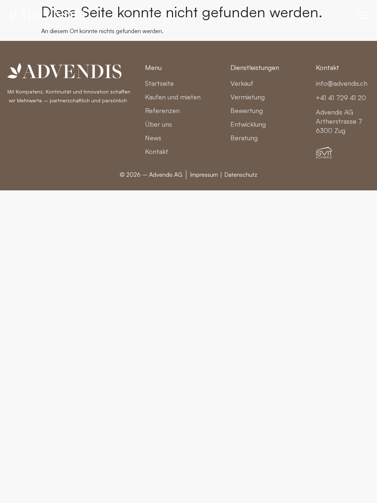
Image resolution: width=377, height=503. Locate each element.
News (153, 138)
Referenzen (162, 110)
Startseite (159, 83)
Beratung (244, 138)
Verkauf (241, 83)
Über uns (158, 124)
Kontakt (156, 151)
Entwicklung (248, 124)
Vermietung (247, 97)
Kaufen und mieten (173, 97)
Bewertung (246, 110)
